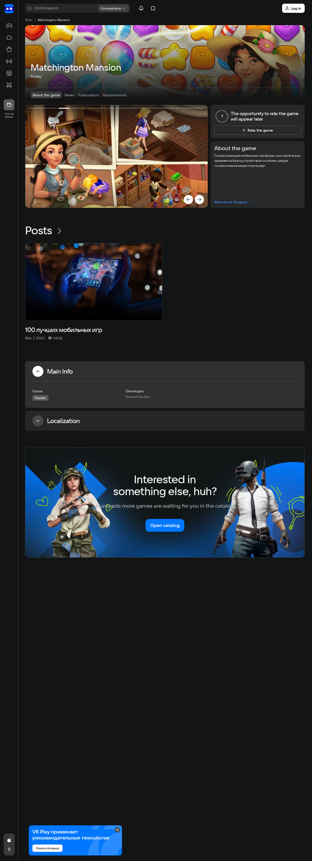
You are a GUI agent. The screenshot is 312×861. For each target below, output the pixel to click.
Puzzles (36, 76)
